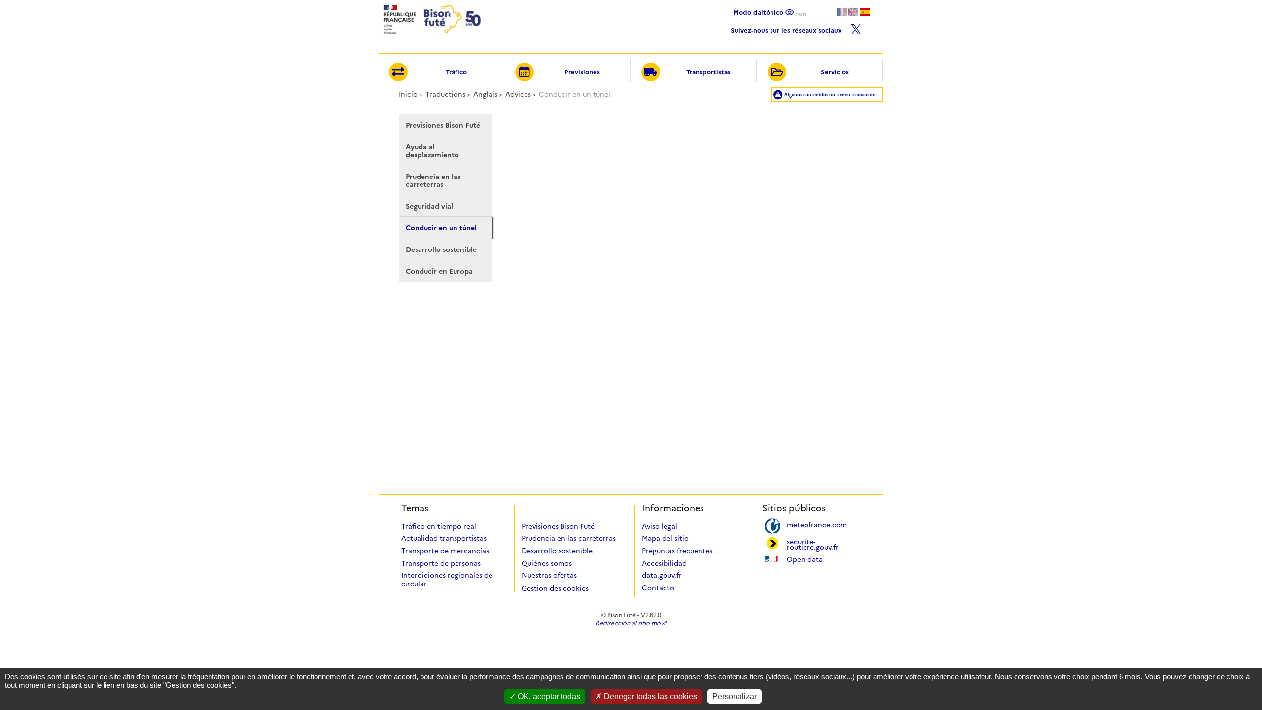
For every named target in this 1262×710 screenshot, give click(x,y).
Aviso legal (659, 526)
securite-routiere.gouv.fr (813, 543)
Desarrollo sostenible (557, 550)
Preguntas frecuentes (677, 550)
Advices (518, 94)
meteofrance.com (817, 524)
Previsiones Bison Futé (443, 125)
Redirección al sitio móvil (631, 623)
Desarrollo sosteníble (441, 249)
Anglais (485, 94)
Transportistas (708, 72)
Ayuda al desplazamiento (432, 150)
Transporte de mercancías (445, 550)
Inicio (408, 94)
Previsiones (582, 72)
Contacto (658, 587)
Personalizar (734, 696)
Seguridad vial (429, 206)
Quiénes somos (547, 563)
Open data (805, 558)
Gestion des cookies (555, 588)
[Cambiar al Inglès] (853, 12)
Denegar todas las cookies (649, 696)
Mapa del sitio (665, 538)
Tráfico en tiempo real (438, 526)
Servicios (835, 72)
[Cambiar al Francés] (842, 12)
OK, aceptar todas (548, 696)
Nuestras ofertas (549, 575)
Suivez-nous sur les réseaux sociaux (787, 29)
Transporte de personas (441, 563)
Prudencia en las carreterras (433, 180)
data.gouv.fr (662, 575)
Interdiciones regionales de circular (446, 579)
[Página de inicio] (431, 36)
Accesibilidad (664, 563)
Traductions (445, 94)
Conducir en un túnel (441, 227)
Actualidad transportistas (444, 538)
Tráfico (456, 72)
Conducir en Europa (439, 271)
